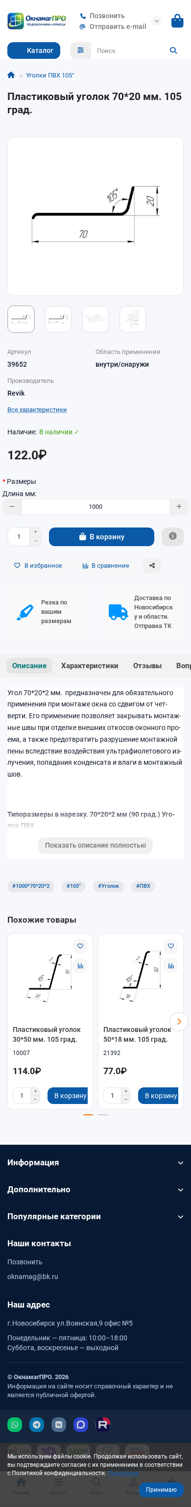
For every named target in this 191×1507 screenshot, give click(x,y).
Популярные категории (54, 1216)
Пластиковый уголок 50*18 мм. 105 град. (137, 1034)
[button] (12, 1021)
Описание (29, 665)
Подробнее (123, 1473)
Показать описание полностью (95, 845)
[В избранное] (80, 946)
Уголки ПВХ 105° (50, 75)
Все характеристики (37, 409)
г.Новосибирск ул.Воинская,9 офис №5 (70, 1323)
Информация (33, 1162)
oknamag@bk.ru (32, 1277)
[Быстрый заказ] (173, 536)
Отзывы (147, 665)
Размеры (21, 481)
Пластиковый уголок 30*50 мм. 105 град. (47, 1034)
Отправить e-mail (118, 26)
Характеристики (90, 665)
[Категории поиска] (80, 50)
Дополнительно (39, 1189)
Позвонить (107, 16)
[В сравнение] (80, 965)
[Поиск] (173, 50)
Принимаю (161, 1489)
